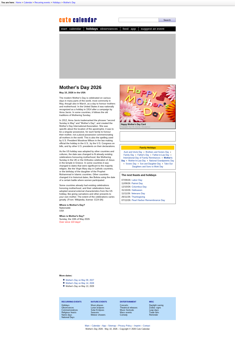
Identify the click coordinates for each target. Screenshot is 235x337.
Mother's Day (69, 2)
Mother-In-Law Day (137, 160)
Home (18, 2)
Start (64, 28)
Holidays (57, 2)
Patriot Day (137, 183)
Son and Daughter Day (150, 163)
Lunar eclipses (97, 307)
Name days (67, 315)
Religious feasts (69, 312)
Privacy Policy (125, 326)
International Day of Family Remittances (142, 158)
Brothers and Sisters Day (157, 152)
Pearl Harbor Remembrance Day (148, 200)
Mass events (126, 312)
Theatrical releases (128, 307)
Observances (109, 28)
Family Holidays (148, 147)
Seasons (95, 312)
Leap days (154, 310)
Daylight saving (156, 305)
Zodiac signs (155, 307)
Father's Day (143, 155)
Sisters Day (131, 163)
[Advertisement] (117, 56)
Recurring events (42, 2)
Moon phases (97, 305)
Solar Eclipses (97, 310)
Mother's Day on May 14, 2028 (80, 283)
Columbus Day (139, 186)
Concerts (124, 305)
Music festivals (127, 310)
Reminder (153, 315)
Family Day (129, 155)
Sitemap (112, 326)
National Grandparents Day (161, 160)
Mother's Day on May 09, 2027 (80, 280)
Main (87, 326)
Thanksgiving (138, 196)
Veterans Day (138, 193)
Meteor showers (98, 315)
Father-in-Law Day (161, 155)
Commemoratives (70, 310)
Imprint (137, 326)
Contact (146, 326)
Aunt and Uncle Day (133, 152)
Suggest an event (152, 28)
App (133, 28)
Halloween (137, 190)
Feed (126, 28)
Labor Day (137, 180)
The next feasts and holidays (138, 175)
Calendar (28, 2)
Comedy (124, 315)
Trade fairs (154, 312)
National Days (68, 317)
